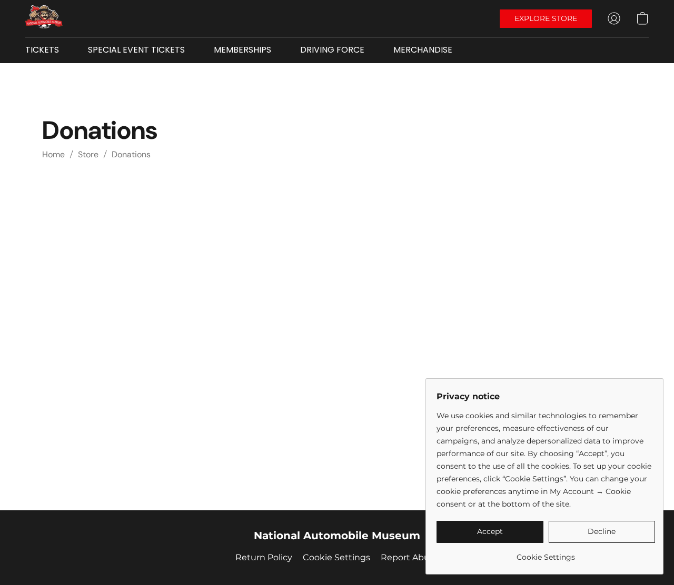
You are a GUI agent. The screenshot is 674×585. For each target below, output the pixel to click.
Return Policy (263, 557)
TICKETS (42, 50)
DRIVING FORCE (332, 50)
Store (88, 154)
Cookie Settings (336, 557)
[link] (546, 553)
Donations (131, 154)
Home (53, 154)
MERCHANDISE (422, 50)
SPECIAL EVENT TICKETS (136, 50)
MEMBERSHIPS (242, 50)
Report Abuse (410, 557)
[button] (44, 18)
